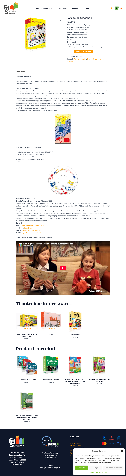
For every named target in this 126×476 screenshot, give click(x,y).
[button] (122, 451)
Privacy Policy (103, 472)
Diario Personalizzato (43, 8)
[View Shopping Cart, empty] (116, 8)
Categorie (74, 8)
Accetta (82, 468)
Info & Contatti (75, 443)
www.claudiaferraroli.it (31, 230)
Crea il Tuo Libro (61, 8)
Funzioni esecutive (80, 59)
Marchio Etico (75, 446)
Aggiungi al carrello (83, 51)
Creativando (28, 228)
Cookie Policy (94, 472)
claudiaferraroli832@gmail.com (32, 225)
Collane (86, 8)
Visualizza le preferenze (113, 468)
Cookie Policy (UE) (77, 448)
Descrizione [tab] (20, 72)
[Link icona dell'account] (121, 8)
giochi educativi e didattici (33, 233)
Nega (96, 468)
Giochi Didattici (92, 59)
